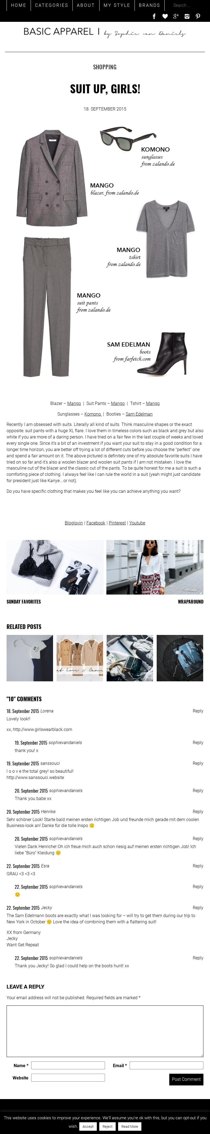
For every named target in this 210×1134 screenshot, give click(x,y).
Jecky (46, 907)
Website (20, 1078)
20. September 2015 (31, 790)
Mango (74, 403)
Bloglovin (74, 523)
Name (21, 1065)
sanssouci (50, 763)
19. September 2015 (31, 742)
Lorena (46, 711)
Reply (198, 711)
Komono (93, 414)
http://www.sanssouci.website (35, 777)
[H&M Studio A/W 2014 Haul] (30, 658)
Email (120, 1065)
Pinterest (117, 523)
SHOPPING (105, 67)
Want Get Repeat (23, 944)
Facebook (95, 523)
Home (19, 5)
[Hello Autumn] (130, 658)
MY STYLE (117, 5)
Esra (45, 866)
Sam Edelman (139, 414)
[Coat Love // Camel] (80, 658)
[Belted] (180, 658)
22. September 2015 (23, 866)
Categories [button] (51, 5)
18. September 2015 (23, 711)
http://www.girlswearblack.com (42, 729)
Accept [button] (88, 1126)
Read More (129, 1126)
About (86, 5)
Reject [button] (107, 1126)
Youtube (137, 523)
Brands (149, 5)
